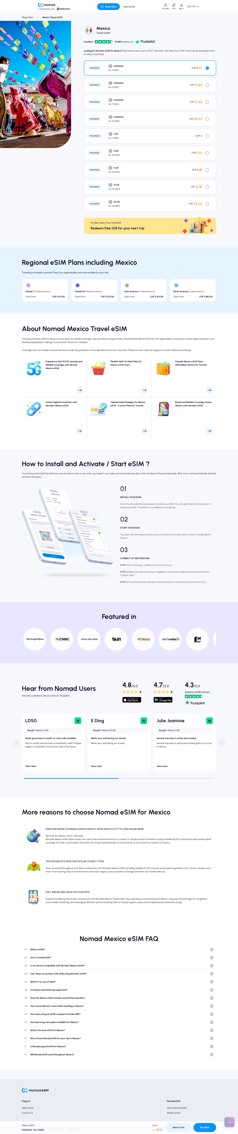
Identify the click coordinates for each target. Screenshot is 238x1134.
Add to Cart (178, 1127)
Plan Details (94, 68)
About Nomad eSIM (177, 1108)
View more (30, 766)
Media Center (174, 1113)
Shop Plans (27, 17)
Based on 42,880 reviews (197, 691)
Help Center (28, 1108)
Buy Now (204, 1127)
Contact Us (27, 1113)
